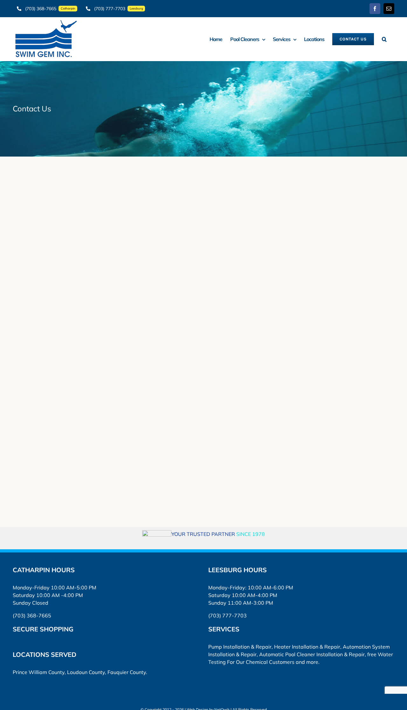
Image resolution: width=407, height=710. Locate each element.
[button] (384, 39)
